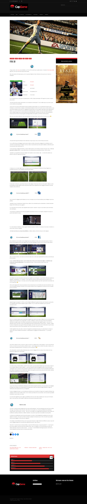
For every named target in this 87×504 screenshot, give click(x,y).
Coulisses (35, 14)
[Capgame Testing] (19, 9)
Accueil (12, 14)
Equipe (46, 14)
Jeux (17, 14)
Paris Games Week (50, 70)
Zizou (19, 70)
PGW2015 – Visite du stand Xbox (30, 447)
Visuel (30, 58)
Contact (41, 14)
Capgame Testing (20, 498)
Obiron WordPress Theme (15, 500)
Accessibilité (28, 14)
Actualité (21, 14)
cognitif (20, 58)
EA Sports (32, 81)
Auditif (16, 58)
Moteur (27, 58)
